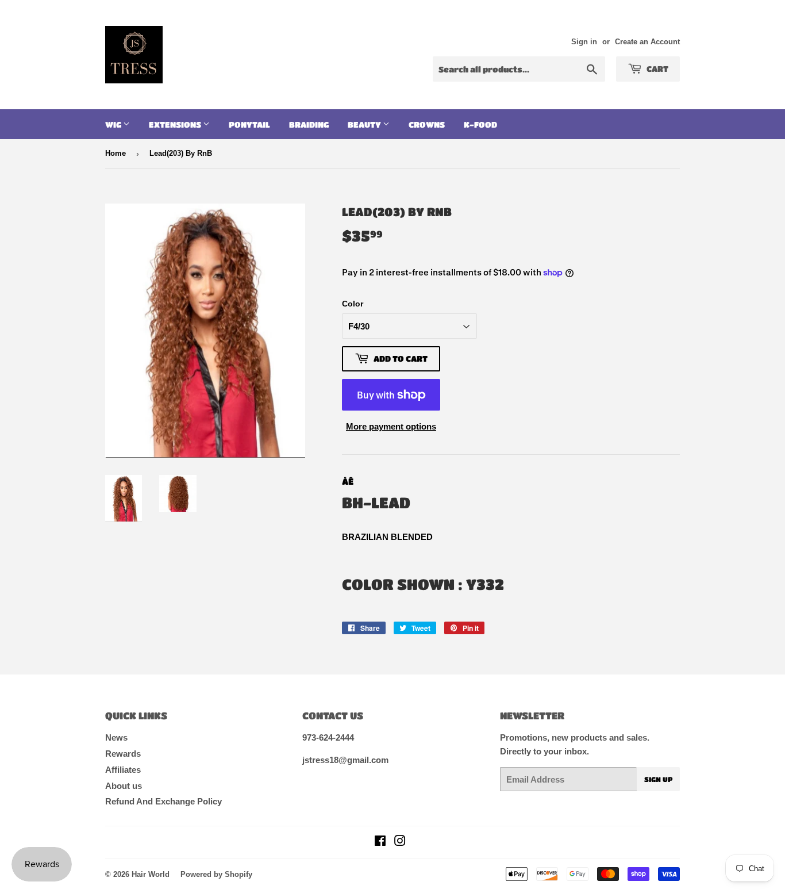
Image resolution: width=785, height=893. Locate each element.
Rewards (123, 753)
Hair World (151, 874)
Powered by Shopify (216, 874)
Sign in (584, 41)
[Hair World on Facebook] (380, 842)
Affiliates (123, 770)
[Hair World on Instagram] (400, 842)
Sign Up (658, 779)
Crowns (427, 124)
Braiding (309, 124)
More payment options (391, 426)
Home (115, 153)
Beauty (365, 124)
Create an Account (647, 41)
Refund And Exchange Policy (163, 801)
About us (123, 786)
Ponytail (249, 124)
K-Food (480, 124)
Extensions (176, 124)
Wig (114, 124)
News (116, 737)
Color (352, 303)
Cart (656, 68)
